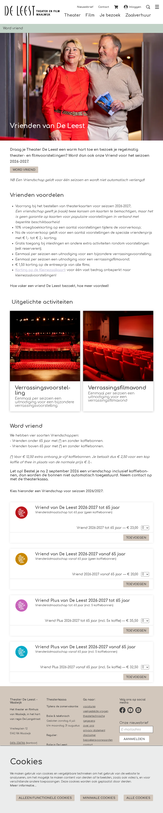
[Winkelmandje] (116, 7)
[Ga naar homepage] (32, 11)
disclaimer (89, 735)
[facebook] (122, 710)
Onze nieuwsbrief (133, 723)
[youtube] (130, 710)
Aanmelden (134, 739)
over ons (88, 725)
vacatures (89, 706)
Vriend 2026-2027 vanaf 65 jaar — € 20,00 (105, 574)
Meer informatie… (23, 785)
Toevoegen (136, 537)
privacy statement (94, 730)
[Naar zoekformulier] (148, 7)
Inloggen (135, 7)
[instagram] (138, 710)
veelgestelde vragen (95, 711)
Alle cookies (138, 798)
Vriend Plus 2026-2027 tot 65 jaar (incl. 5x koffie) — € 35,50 (91, 621)
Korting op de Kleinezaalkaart (40, 270)
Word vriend (24, 169)
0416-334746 (17, 743)
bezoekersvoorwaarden (98, 740)
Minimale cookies (99, 798)
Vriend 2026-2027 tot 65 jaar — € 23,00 (107, 528)
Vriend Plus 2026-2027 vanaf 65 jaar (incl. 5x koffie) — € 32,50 (89, 667)
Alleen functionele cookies (45, 798)
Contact (103, 7)
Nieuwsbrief (85, 7)
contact (88, 744)
